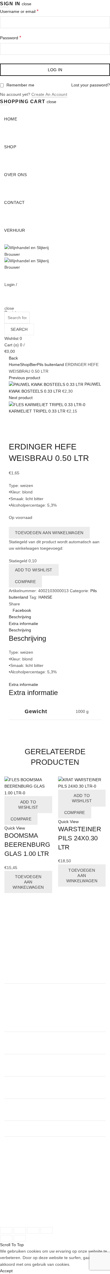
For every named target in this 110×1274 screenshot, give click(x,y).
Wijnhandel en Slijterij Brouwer (47, 1209)
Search (19, 329)
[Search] (6, 301)
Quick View (14, 828)
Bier (33, 364)
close (26, 3)
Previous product (24, 377)
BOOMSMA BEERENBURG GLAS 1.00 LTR (27, 844)
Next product (21, 397)
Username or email (19, 11)
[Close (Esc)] (6, 1230)
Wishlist (13, 338)
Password (10, 37)
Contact (14, 202)
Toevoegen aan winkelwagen (49, 532)
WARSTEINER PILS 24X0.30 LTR (79, 838)
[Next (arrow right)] (19, 1238)
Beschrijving (20, 616)
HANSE (45, 597)
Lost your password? (90, 85)
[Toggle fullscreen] (33, 1230)
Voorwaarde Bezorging (25, 1202)
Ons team (13, 1176)
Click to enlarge (23, 437)
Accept (6, 1270)
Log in (55, 69)
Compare (25, 581)
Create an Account (49, 94)
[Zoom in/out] (46, 1230)
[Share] (19, 1230)
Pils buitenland (50, 364)
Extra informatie (23, 623)
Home (10, 119)
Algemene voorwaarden (26, 1190)
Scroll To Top (12, 1244)
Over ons (15, 174)
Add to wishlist (34, 570)
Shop (10, 146)
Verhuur (14, 230)
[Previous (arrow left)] (6, 1238)
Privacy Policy (17, 1196)
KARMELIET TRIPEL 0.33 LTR (38, 411)
